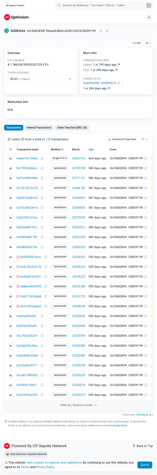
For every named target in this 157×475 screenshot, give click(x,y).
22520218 (78, 385)
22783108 (78, 168)
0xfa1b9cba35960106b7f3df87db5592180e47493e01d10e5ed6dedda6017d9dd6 (28, 395)
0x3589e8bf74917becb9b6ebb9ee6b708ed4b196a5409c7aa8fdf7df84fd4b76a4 (28, 237)
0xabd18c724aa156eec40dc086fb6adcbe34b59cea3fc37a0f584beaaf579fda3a (28, 158)
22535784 (78, 286)
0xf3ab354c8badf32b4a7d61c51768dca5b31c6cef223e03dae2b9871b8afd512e (28, 346)
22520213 (78, 395)
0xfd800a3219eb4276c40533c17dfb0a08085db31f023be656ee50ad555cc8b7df (28, 247)
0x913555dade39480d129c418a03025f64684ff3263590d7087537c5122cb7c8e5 (31, 306)
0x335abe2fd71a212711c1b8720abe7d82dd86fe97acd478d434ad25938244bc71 (28, 365)
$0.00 (20, 79)
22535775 (78, 296)
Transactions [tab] (13, 127)
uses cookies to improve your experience (54, 462)
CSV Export (142, 414)
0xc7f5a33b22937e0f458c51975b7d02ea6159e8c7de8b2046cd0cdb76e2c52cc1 (28, 336)
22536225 (78, 276)
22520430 (78, 326)
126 (48, 139)
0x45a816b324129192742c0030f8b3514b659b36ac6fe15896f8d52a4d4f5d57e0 (31, 276)
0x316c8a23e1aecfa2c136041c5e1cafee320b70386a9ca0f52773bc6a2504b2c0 (28, 207)
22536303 (78, 257)
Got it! (145, 465)
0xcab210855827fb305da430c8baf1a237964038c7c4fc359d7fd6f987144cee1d (28, 375)
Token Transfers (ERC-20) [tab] (72, 127)
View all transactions (76, 405)
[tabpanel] (78, 272)
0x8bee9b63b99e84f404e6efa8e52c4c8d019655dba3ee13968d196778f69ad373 (31, 286)
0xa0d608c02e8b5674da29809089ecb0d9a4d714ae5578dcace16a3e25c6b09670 (28, 355)
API (139, 43)
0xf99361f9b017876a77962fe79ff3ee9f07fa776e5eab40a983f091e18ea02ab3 (28, 385)
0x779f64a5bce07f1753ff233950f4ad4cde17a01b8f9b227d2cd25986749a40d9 (28, 168)
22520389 (78, 346)
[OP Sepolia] (16, 17)
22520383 (78, 355)
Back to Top (144, 446)
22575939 (78, 217)
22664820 (78, 207)
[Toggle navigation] (149, 17)
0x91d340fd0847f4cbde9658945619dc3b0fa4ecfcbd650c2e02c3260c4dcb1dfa (28, 178)
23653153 (78, 158)
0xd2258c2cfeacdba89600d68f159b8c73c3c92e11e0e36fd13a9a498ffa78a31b (28, 217)
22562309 (78, 237)
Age (91, 149)
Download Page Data (124, 139)
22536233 (78, 267)
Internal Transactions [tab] (39, 127)
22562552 (78, 227)
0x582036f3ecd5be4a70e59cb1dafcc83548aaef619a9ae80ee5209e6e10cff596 (31, 257)
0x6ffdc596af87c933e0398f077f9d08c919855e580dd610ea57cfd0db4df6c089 (28, 326)
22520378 (78, 365)
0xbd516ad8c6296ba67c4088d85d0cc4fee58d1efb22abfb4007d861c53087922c (28, 198)
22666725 (78, 188)
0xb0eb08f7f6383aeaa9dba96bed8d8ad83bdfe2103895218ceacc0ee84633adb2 (28, 227)
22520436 (78, 316)
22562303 (78, 247)
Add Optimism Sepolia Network (28, 454)
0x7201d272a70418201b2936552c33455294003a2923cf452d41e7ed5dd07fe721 (28, 188)
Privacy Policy (45, 467)
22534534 (78, 306)
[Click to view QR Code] (107, 31)
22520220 (78, 375)
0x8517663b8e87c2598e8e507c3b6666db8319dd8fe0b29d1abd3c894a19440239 (31, 296)
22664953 (78, 198)
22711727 (78, 178)
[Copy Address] (101, 31)
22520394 (78, 336)
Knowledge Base (117, 425)
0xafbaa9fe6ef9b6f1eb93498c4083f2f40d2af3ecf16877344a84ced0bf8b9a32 (28, 316)
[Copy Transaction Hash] (42, 158)
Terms (25, 467)
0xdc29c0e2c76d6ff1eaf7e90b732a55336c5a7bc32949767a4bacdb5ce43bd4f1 (31, 267)
